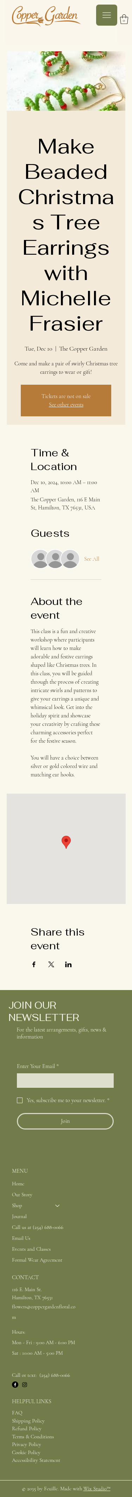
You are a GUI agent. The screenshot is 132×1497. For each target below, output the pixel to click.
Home (18, 1183)
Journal (19, 1216)
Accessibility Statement (36, 1460)
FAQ (17, 1413)
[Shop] (58, 1205)
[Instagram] (24, 1384)
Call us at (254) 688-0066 (37, 1227)
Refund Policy (27, 1428)
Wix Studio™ (97, 1488)
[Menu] (106, 15)
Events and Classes (31, 1249)
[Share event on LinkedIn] (68, 964)
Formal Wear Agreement (37, 1260)
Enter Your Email (38, 1066)
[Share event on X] (51, 964)
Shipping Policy (28, 1421)
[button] (124, 19)
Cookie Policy (26, 1452)
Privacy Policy (26, 1444)
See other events (66, 404)
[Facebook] (15, 1384)
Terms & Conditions (33, 1436)
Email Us (21, 1238)
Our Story (22, 1194)
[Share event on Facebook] (34, 964)
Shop (17, 1205)
